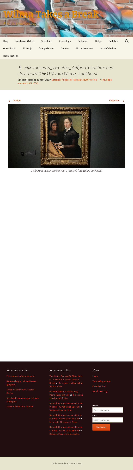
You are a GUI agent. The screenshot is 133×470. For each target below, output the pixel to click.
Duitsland (113, 41)
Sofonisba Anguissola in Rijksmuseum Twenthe (74, 79)
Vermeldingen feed (101, 381)
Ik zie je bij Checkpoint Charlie (63, 422)
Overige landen (46, 48)
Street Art (46, 41)
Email (94, 415)
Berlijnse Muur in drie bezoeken (64, 433)
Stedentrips (65, 41)
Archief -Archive (108, 48)
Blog (5, 41)
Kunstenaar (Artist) (24, 41)
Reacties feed (99, 386)
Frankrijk (27, 48)
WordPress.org (99, 391)
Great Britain (9, 48)
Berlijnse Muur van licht (60, 410)
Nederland (83, 41)
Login (95, 376)
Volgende (117, 100)
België (98, 41)
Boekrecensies (10, 55)
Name (95, 405)
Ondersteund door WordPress (66, 463)
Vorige (14, 100)
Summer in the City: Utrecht (19, 406)
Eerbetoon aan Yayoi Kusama (20, 376)
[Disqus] (66, 227)
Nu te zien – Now (84, 48)
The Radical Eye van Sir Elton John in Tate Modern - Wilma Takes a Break (65, 379)
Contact (65, 48)
